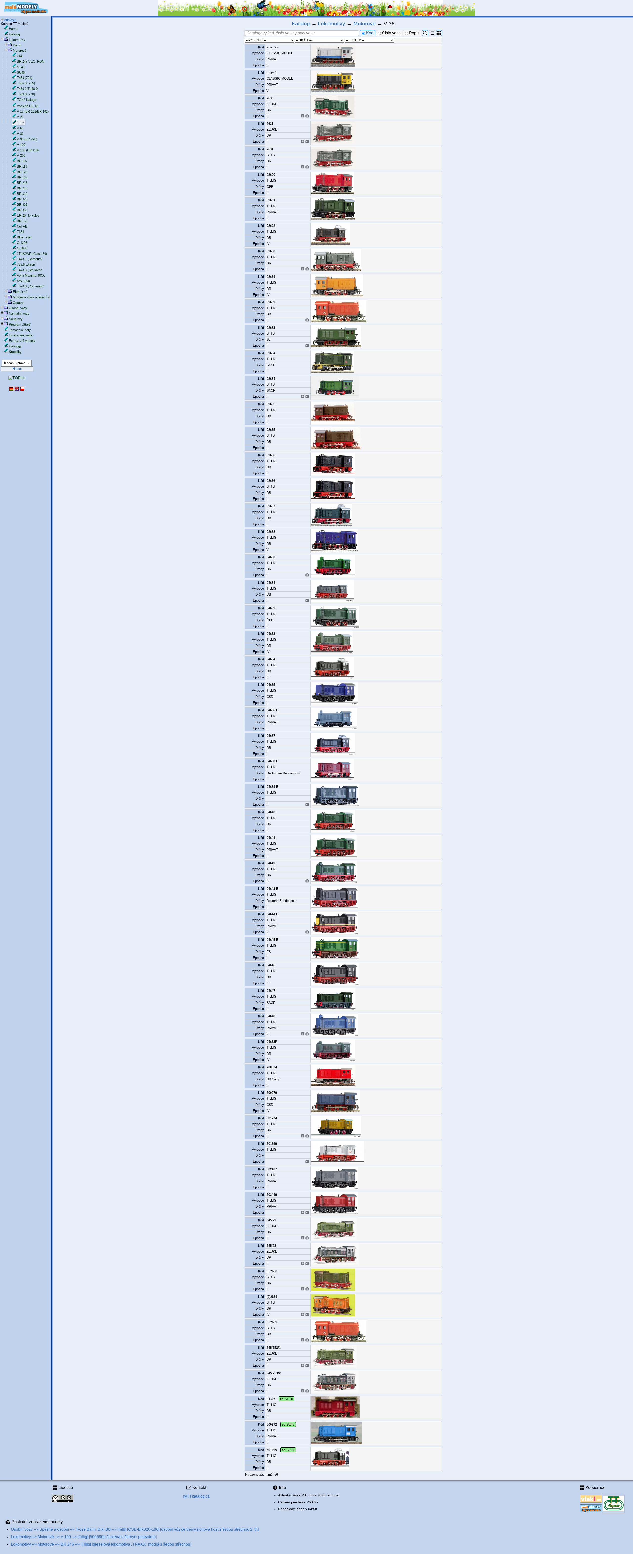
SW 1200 (23, 281)
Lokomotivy (17, 40)
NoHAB (22, 226)
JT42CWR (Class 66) (32, 253)
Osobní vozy (18, 308)
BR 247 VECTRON (30, 61)
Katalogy (15, 346)
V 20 (20, 117)
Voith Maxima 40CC (31, 275)
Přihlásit (10, 20)
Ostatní (18, 303)
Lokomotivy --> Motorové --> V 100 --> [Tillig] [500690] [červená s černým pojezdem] (84, 1537)
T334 (20, 232)
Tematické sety (20, 330)
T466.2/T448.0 (27, 89)
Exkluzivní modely (22, 341)
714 (19, 56)
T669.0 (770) (26, 94)
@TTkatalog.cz (196, 1496)
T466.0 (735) (26, 83)
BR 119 (22, 166)
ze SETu (286, 1399)
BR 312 (22, 194)
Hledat (17, 369)
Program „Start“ (20, 324)
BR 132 (22, 177)
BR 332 (22, 204)
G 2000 (22, 248)
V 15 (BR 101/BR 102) (33, 111)
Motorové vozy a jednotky (31, 297)
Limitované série (20, 335)
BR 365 (22, 210)
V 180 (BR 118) (28, 150)
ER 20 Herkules (28, 215)
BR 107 (22, 161)
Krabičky (15, 352)
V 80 (20, 134)
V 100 (21, 145)
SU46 (21, 72)
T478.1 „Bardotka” (30, 259)
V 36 (20, 122)
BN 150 (22, 221)
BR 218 (22, 183)
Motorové (19, 50)
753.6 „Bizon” (26, 264)
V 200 (21, 155)
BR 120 (22, 172)
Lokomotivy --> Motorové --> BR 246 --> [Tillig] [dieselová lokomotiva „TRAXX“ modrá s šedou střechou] (101, 1544)
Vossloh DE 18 (27, 106)
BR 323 (22, 199)
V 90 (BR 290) (27, 139)
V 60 (20, 128)
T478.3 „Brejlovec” (30, 270)
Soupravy (16, 319)
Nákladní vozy (19, 313)
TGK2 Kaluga (26, 100)
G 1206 (22, 243)
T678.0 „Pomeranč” (30, 286)
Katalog (14, 34)
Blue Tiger (24, 237)
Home (13, 29)
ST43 (20, 67)
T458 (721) (24, 78)
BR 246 (22, 188)
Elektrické (20, 292)
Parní (17, 45)
